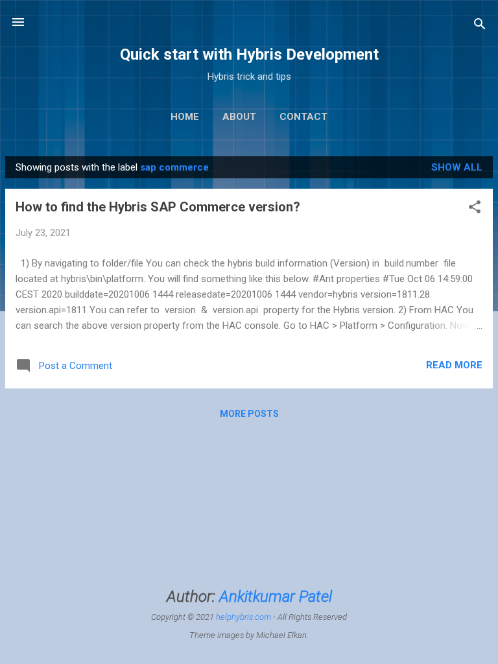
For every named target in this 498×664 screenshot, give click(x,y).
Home (185, 117)
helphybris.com (243, 617)
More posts (249, 414)
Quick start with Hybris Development (249, 54)
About (239, 117)
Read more (454, 365)
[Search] (480, 26)
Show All (456, 167)
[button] (474, 209)
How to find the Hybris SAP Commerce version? (158, 207)
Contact (303, 117)
